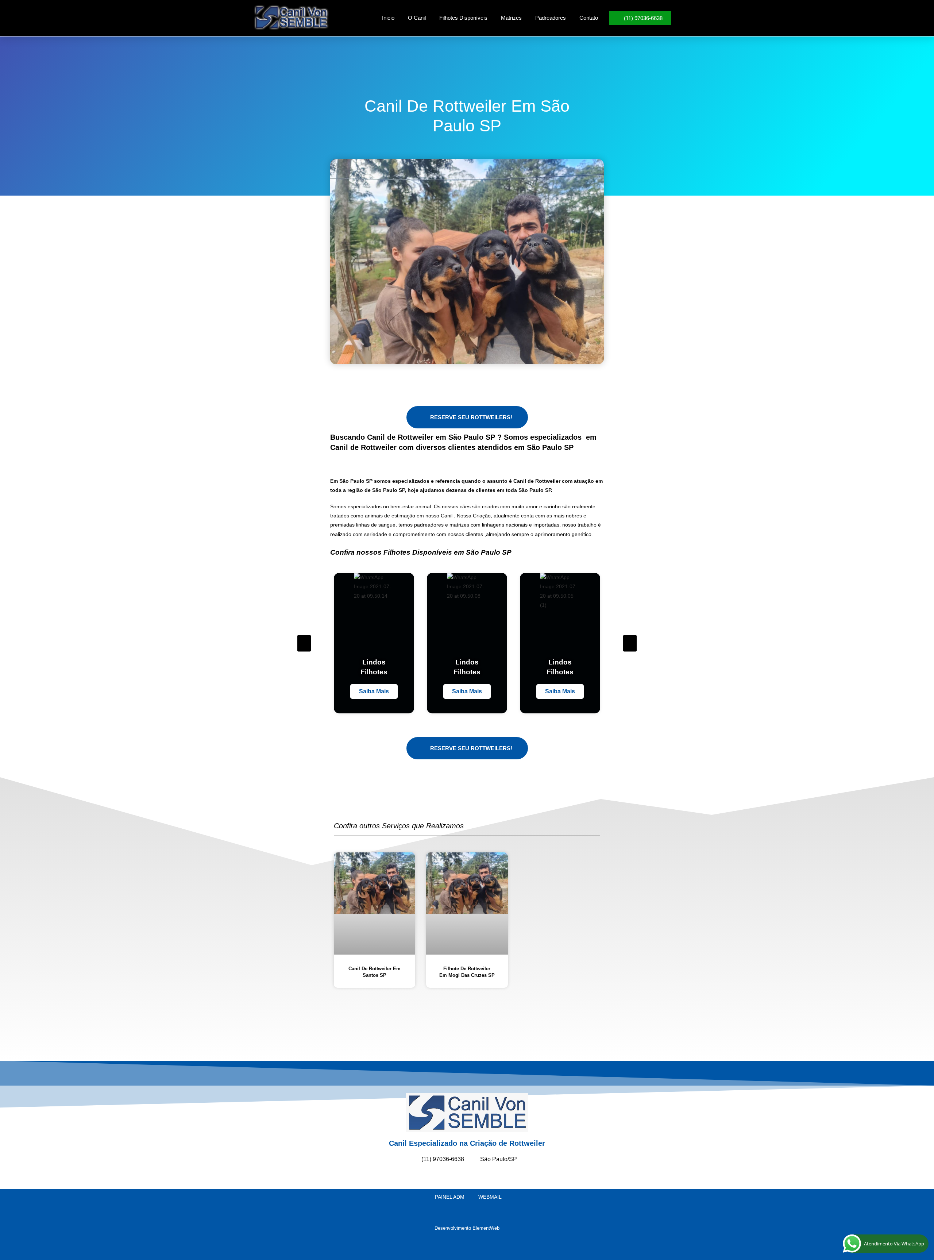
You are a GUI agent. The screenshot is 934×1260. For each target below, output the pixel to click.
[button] (304, 643)
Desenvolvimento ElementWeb (467, 1228)
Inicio (388, 18)
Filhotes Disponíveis (463, 18)
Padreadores (550, 18)
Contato (588, 18)
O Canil (417, 18)
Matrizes (511, 18)
